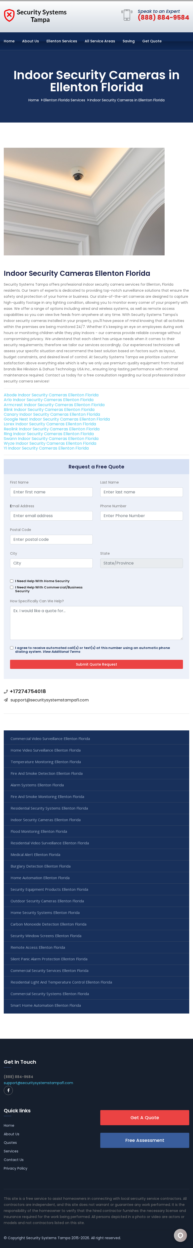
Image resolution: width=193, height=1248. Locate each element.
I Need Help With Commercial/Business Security (48, 589)
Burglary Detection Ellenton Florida (41, 866)
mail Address (22, 506)
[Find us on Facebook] (8, 1090)
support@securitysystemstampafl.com (50, 700)
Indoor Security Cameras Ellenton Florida (46, 819)
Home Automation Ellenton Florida (40, 877)
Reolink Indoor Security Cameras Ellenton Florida (52, 429)
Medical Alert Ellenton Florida (35, 854)
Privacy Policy (15, 1168)
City (13, 553)
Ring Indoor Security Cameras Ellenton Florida (49, 434)
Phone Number (113, 506)
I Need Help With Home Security (42, 581)
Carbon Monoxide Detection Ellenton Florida (48, 924)
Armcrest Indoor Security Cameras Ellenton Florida (54, 405)
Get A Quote (144, 1117)
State (105, 553)
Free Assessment (144, 1140)
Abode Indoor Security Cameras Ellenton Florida (51, 395)
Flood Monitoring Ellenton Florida (39, 831)
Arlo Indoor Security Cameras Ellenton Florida (48, 400)
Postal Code (20, 529)
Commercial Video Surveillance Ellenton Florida (50, 738)
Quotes (10, 1142)
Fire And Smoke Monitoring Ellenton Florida (47, 796)
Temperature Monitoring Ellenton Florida (46, 761)
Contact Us (14, 1159)
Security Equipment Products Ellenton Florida (49, 889)
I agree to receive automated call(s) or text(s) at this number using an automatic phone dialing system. (92, 649)
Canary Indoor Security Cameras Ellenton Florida (52, 414)
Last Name (109, 482)
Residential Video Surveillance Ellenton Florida (50, 842)
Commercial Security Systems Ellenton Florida (50, 993)
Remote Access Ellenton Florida (38, 947)
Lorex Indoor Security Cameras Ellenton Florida (50, 424)
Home (9, 41)
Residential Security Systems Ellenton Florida (49, 808)
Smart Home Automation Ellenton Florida (46, 1005)
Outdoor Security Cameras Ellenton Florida (47, 900)
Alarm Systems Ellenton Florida (37, 784)
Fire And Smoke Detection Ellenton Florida (47, 773)
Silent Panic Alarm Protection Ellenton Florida (49, 958)
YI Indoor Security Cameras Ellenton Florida (46, 448)
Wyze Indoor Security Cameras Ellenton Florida (50, 443)
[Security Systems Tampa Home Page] (35, 15)
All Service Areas (100, 41)
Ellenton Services (61, 41)
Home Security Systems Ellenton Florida (45, 912)
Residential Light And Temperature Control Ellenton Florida (61, 982)
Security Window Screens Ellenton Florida (46, 935)
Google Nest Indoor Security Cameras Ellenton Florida (57, 419)
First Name (19, 482)
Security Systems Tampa (48, 1237)
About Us (30, 41)
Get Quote (152, 41)
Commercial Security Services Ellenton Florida (49, 970)
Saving (129, 41)
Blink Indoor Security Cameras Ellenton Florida (49, 409)
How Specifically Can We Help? (37, 601)
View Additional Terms (61, 651)
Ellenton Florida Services (64, 100)
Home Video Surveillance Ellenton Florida (46, 750)
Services (11, 1151)
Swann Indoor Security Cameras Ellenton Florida (51, 438)
